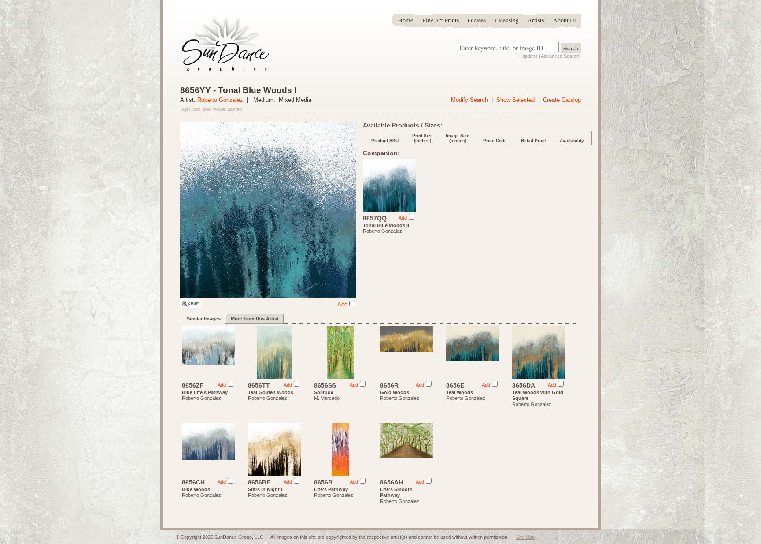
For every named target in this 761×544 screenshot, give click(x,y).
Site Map (525, 537)
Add (342, 304)
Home (405, 20)
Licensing (507, 20)
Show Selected (515, 100)
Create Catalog (562, 100)
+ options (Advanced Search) (549, 56)
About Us (564, 20)
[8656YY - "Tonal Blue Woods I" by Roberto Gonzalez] (190, 306)
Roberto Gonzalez (220, 100)
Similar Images (204, 318)
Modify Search (469, 100)
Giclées (477, 20)
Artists (536, 20)
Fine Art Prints (440, 20)
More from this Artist (255, 318)
